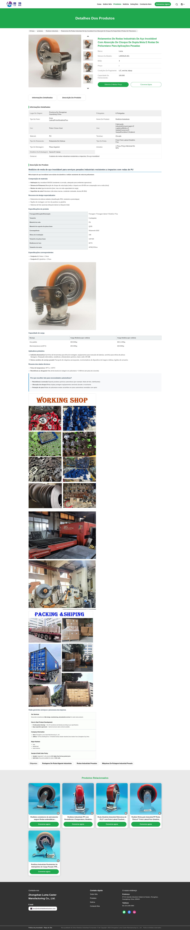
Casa (99, 4)
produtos (117, 4)
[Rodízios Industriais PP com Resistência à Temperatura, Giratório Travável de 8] (78, 799)
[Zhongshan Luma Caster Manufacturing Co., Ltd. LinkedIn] (134, 912)
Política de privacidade (35, 927)
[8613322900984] (124, 912)
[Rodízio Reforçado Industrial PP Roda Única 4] (146, 799)
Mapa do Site (48, 927)
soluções (134, 4)
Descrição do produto (71, 98)
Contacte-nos (145, 4)
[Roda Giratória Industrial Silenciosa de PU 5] (112, 799)
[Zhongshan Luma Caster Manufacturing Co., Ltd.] (14, 4)
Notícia (126, 4)
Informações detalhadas (42, 98)
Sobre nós (107, 4)
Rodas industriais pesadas (87, 763)
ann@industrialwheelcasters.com (44, 908)
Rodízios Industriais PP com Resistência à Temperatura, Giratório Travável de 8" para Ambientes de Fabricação (78, 818)
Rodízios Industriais (52, 31)
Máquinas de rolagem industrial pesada (117, 763)
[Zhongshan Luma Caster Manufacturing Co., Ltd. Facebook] (129, 912)
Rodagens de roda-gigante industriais (57, 763)
